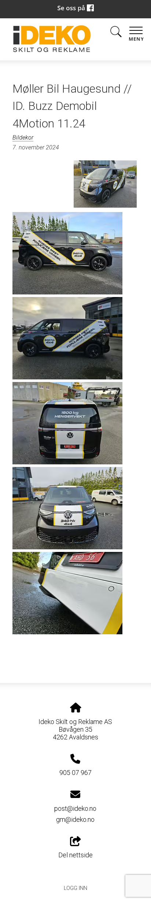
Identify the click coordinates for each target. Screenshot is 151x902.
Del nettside (75, 855)
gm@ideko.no (75, 819)
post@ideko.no (75, 808)
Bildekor (22, 137)
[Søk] (115, 33)
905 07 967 (75, 772)
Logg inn (75, 888)
